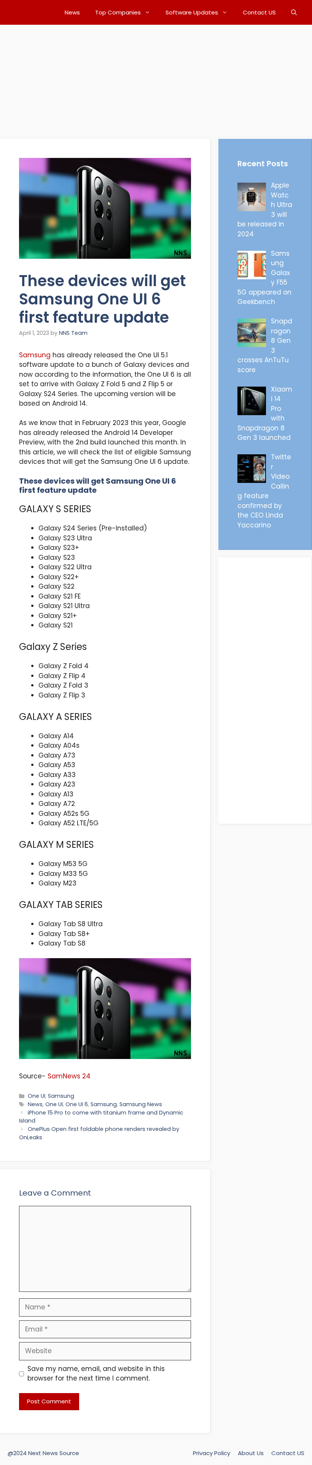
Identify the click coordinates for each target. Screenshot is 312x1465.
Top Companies (118, 12)
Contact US (259, 12)
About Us (251, 1453)
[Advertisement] (156, 78)
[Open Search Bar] (293, 12)
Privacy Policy (211, 1453)
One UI (36, 1096)
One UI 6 (76, 1104)
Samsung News (140, 1104)
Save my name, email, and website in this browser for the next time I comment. (96, 1373)
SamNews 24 (68, 1076)
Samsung (35, 355)
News (72, 12)
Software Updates (192, 12)
